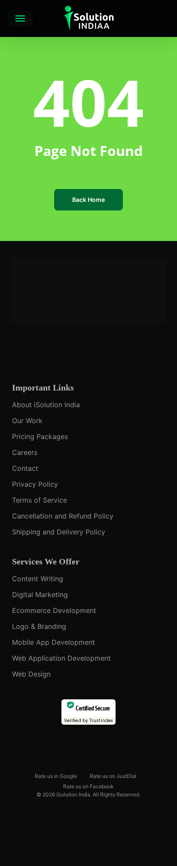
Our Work (27, 420)
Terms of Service (39, 500)
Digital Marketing (40, 594)
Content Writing (37, 578)
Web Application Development (61, 658)
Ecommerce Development (54, 610)
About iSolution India (46, 404)
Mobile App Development (53, 642)
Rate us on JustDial (113, 775)
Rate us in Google (56, 775)
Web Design (31, 674)
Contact (25, 468)
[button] (20, 18)
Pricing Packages (40, 436)
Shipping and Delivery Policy (58, 532)
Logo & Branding (39, 626)
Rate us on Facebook (88, 786)
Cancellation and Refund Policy (62, 516)
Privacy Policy (35, 484)
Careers (24, 452)
